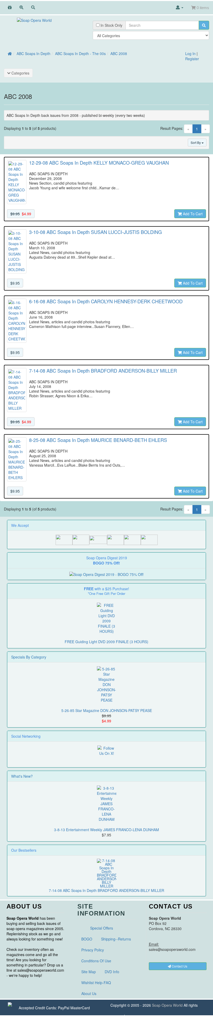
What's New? (22, 776)
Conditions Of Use (96, 960)
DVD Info (112, 971)
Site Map (88, 971)
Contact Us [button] (179, 966)
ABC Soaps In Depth (33, 53)
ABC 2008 (118, 53)
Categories (19, 73)
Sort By (196, 142)
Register (192, 58)
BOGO (86, 939)
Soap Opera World (167, 1005)
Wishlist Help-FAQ (96, 982)
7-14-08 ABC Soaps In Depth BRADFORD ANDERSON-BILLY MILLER (106, 890)
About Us (88, 993)
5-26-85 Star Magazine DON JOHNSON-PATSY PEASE (106, 710)
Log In (190, 53)
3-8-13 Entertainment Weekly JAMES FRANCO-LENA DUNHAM (106, 829)
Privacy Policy (92, 949)
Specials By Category (28, 657)
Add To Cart (192, 213)
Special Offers (101, 928)
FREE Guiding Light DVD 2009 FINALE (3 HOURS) (106, 641)
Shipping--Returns (116, 939)
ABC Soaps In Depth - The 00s (80, 53)
